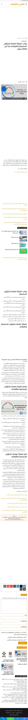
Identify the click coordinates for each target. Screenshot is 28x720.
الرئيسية (24, 38)
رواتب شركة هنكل (14, 243)
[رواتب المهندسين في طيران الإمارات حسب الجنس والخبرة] (23, 232)
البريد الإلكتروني (23, 620)
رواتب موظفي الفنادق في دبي (20, 172)
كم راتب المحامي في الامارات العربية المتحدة (17, 503)
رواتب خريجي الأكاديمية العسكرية (11, 249)
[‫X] (21, 586)
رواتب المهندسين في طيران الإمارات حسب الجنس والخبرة (9, 232)
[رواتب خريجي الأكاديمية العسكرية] (23, 251)
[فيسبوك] (24, 586)
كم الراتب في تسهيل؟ (22, 664)
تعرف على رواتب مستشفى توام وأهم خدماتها (17, 506)
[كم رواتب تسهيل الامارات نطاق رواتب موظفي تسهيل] (7, 654)
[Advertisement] (14, 22)
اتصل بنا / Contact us (10, 712)
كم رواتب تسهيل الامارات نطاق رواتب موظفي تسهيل (7, 660)
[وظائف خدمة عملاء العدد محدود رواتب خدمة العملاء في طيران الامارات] (21, 653)
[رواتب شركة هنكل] (23, 245)
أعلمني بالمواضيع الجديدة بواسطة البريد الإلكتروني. (16, 639)
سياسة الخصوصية (18, 712)
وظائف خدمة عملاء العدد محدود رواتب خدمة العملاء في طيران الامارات (21, 659)
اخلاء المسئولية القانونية (14, 714)
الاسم (25, 615)
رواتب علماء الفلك (14, 237)
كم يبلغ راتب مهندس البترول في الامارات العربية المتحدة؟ (14, 213)
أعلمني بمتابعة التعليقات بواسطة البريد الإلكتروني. (16, 637)
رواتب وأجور (19, 38)
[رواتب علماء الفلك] (23, 238)
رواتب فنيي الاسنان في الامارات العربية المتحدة (17, 494)
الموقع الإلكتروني (24, 626)
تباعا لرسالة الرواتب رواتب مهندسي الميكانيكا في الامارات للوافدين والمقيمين (7, 673)
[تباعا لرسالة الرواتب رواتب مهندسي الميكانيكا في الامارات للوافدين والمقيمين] (7, 667)
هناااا (24, 361)
